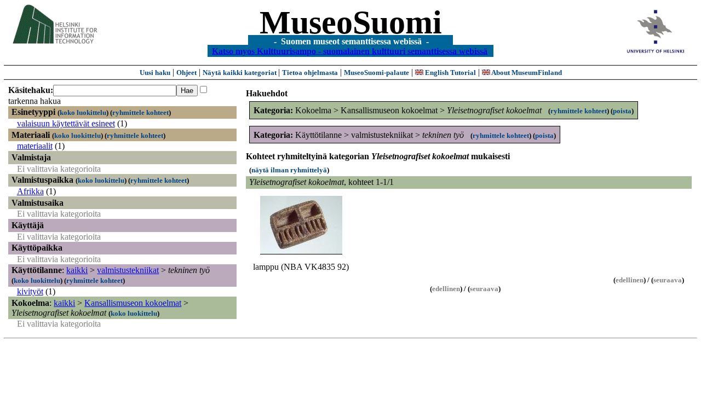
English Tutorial (449, 72)
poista (622, 111)
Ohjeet (186, 72)
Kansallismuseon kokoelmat (132, 303)
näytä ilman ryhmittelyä (289, 170)
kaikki (77, 270)
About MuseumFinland (526, 72)
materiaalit (35, 145)
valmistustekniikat (128, 270)
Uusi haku (155, 72)
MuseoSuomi (351, 22)
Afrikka (30, 191)
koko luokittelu (83, 112)
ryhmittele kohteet (140, 112)
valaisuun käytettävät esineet (66, 123)
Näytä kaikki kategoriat (240, 72)
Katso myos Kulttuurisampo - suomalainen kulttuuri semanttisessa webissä (349, 50)
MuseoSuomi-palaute (376, 72)
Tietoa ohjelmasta (310, 72)
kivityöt (30, 291)
